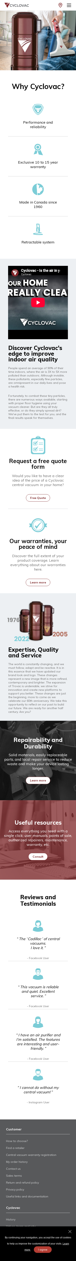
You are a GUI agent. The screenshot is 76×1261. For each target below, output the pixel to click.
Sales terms (14, 1175)
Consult (38, 856)
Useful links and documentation (27, 1196)
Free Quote (38, 498)
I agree (42, 1249)
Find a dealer (60, 5)
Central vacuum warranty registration (31, 1155)
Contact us (13, 1169)
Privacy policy (15, 1189)
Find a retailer (15, 1148)
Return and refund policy (22, 1182)
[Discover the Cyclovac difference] (38, 40)
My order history (17, 1162)
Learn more (38, 582)
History (10, 1219)
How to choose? (17, 1141)
